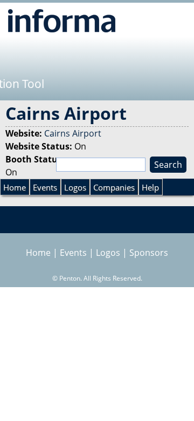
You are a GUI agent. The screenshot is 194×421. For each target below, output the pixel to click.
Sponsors (148, 253)
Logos (75, 187)
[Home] (61, 20)
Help (150, 187)
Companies (114, 187)
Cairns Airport (72, 133)
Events (45, 187)
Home (14, 187)
